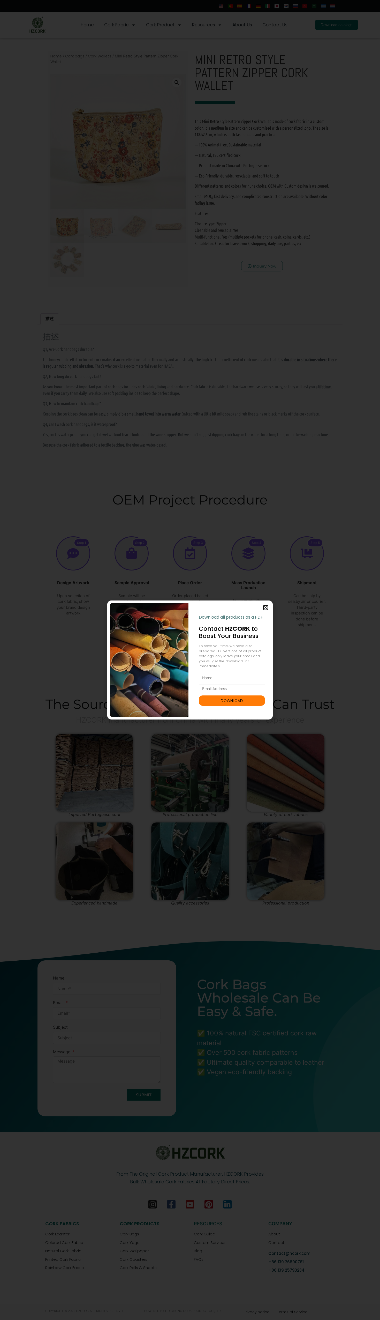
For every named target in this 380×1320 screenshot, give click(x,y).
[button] (266, 608)
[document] (190, 660)
